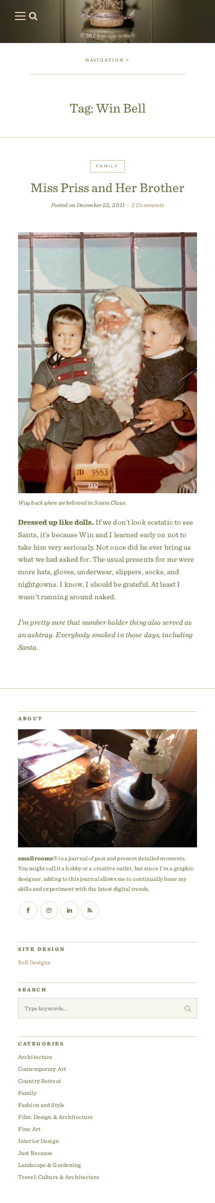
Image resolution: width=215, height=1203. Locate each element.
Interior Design (38, 1140)
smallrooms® (117, 35)
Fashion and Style (41, 1104)
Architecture (35, 1056)
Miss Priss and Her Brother (107, 187)
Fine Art (29, 1128)
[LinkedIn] (69, 910)
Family (107, 166)
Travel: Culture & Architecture (59, 1176)
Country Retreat (39, 1080)
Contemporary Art (42, 1068)
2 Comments (148, 205)
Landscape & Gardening (50, 1164)
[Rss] (90, 910)
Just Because (35, 1152)
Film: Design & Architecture (55, 1116)
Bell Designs (34, 962)
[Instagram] (49, 910)
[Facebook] (29, 910)
